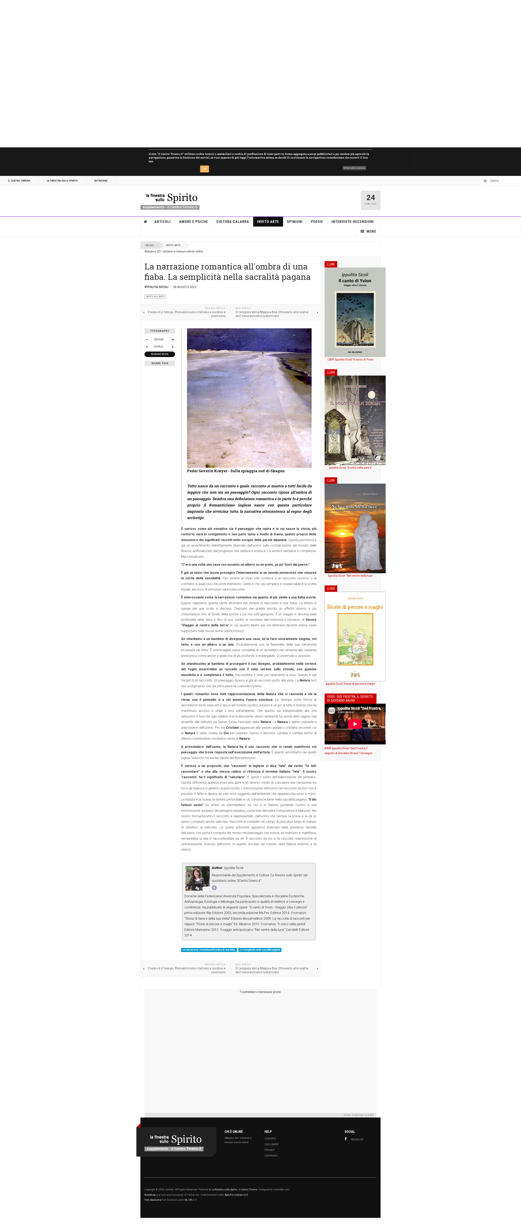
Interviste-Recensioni (353, 221)
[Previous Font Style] (146, 346)
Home (145, 222)
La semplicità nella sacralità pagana (260, 950)
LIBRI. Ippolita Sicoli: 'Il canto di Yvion (350, 359)
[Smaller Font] (146, 339)
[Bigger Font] (173, 339)
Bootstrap (149, 1194)
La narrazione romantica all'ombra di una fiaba (209, 950)
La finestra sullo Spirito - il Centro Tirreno (234, 1189)
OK (204, 169)
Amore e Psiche (193, 221)
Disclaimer (271, 1144)
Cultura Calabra (232, 221)
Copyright (271, 1155)
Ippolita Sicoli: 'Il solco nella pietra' (350, 467)
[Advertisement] (122, 73)
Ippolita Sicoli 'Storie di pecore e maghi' (350, 683)
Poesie (317, 221)
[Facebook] (214, 887)
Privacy (270, 1150)
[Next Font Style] (173, 346)
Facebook (357, 1139)
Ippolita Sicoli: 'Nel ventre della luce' (350, 575)
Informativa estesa (354, 168)
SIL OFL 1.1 (191, 1200)
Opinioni (295, 221)
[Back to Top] (4, 1222)
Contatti (270, 1138)
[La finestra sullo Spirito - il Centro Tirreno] (169, 200)
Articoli (162, 221)
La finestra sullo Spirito (62, 180)
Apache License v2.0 (236, 1194)
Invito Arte (268, 221)
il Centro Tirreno (19, 180)
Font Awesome (152, 1200)
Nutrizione (101, 180)
